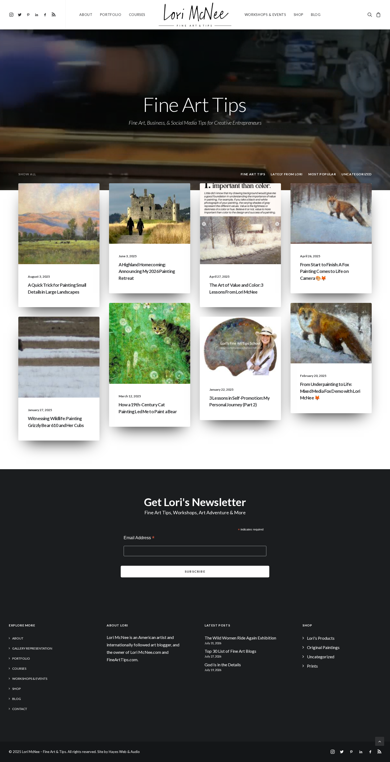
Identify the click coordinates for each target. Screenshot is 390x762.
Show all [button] (27, 174)
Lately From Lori (139, 196)
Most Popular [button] (322, 174)
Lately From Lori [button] (287, 174)
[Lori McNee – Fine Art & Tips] (195, 15)
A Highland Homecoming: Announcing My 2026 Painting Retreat (147, 271)
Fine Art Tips (48, 196)
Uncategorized (256, 196)
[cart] (377, 14)
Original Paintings (323, 647)
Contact (19, 709)
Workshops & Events (265, 14)
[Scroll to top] (379, 740)
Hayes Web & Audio (124, 752)
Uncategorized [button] (356, 174)
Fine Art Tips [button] (253, 174)
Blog (316, 14)
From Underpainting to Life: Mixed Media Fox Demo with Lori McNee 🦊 (330, 390)
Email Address (139, 538)
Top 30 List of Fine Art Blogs (230, 651)
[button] (12, 14)
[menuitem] (12, 14)
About (85, 14)
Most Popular (76, 196)
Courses (137, 14)
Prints (312, 665)
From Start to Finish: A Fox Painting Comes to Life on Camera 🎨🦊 (324, 271)
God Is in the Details (223, 664)
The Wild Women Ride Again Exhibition (240, 637)
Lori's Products (321, 638)
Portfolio (111, 14)
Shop (299, 14)
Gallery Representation (32, 648)
